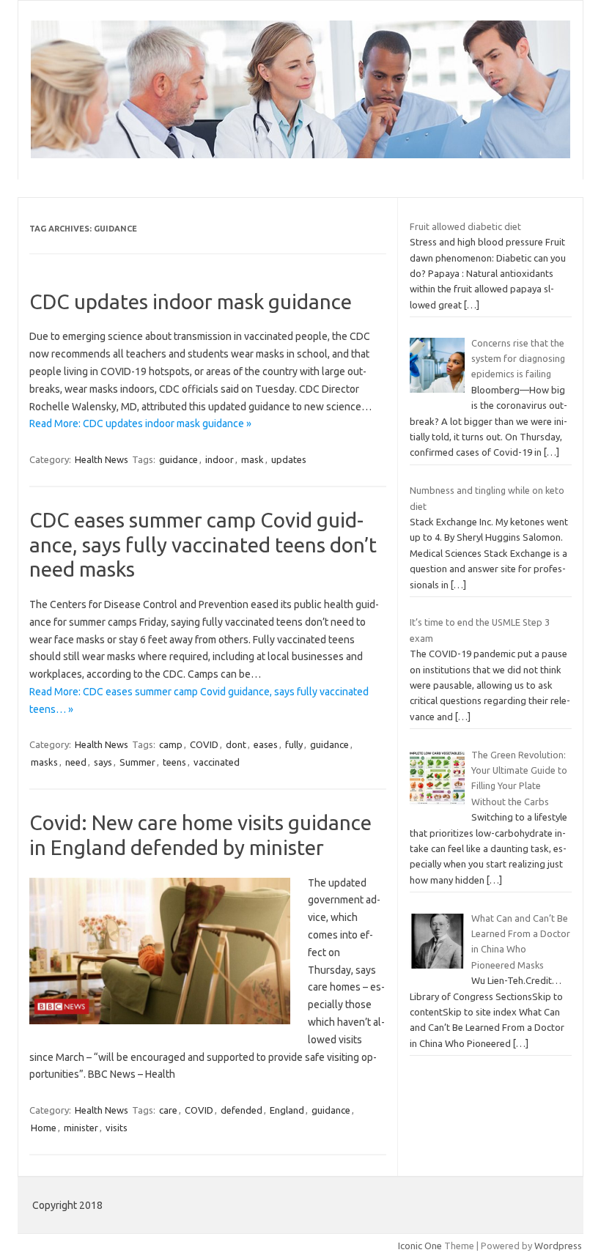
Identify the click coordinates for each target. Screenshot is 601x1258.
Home (43, 1127)
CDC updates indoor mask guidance (190, 301)
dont (236, 744)
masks (44, 762)
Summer (137, 762)
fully (294, 744)
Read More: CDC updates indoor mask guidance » (140, 423)
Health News (101, 459)
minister (81, 1127)
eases (266, 744)
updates (288, 459)
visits (117, 1127)
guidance (178, 459)
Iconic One (420, 1245)
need (75, 762)
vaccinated (216, 762)
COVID (204, 744)
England (287, 1110)
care (168, 1110)
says (103, 762)
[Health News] (300, 154)
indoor (219, 459)
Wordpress (558, 1245)
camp (170, 744)
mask (252, 459)
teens (174, 762)
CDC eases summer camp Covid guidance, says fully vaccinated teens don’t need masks (203, 544)
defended (241, 1110)
